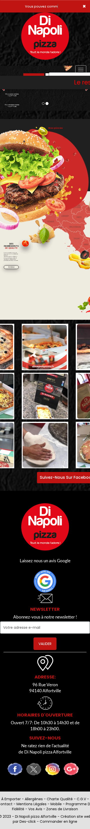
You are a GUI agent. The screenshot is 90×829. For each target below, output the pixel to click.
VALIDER (45, 643)
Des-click (28, 821)
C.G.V (81, 799)
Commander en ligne (58, 821)
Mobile (56, 804)
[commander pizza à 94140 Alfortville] (45, 526)
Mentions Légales (31, 804)
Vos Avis (35, 809)
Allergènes (34, 799)
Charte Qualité (60, 799)
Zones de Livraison (62, 809)
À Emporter (11, 799)
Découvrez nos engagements (11, 267)
